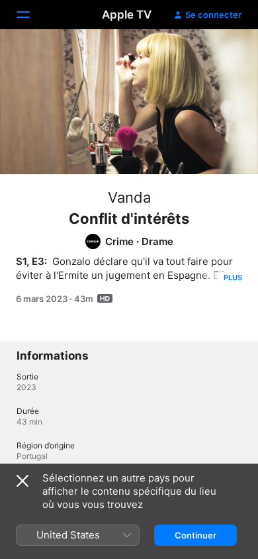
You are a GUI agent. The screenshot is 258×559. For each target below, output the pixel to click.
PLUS (233, 277)
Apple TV (126, 14)
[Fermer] (22, 481)
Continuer (195, 535)
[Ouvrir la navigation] (31, 14)
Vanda (129, 197)
